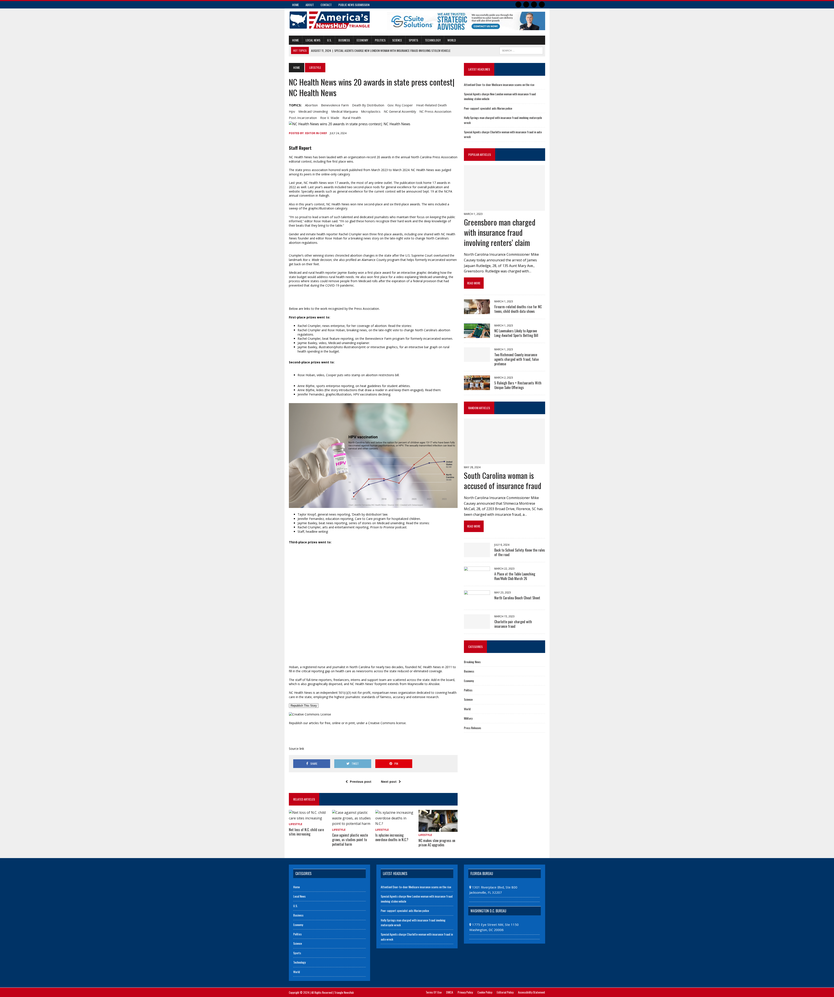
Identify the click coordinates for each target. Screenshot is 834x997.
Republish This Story (304, 705)
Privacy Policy (465, 992)
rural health (352, 117)
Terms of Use (434, 992)
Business (344, 40)
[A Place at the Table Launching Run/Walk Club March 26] (477, 578)
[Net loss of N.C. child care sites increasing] (308, 818)
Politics (380, 40)
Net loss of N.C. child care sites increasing (306, 832)
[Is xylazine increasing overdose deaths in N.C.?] (394, 823)
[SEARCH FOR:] (521, 50)
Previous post (360, 781)
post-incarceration (303, 117)
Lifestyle (295, 824)
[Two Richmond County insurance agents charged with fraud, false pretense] (477, 358)
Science (397, 40)
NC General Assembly (400, 111)
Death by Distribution (368, 105)
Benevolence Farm (335, 105)
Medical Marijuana (344, 111)
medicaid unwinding (313, 111)
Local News (313, 40)
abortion (311, 105)
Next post (389, 781)
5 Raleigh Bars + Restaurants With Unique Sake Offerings (517, 385)
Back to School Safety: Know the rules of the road (519, 552)
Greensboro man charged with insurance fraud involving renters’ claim (499, 232)
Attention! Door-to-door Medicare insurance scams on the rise (499, 84)
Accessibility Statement (531, 992)
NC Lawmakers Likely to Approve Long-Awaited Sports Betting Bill (516, 333)
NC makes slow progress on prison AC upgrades (437, 843)
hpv (292, 111)
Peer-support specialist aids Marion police (488, 108)
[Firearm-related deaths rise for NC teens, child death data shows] (477, 311)
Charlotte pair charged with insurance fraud (513, 624)
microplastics (371, 111)
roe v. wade (329, 117)
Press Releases (472, 727)
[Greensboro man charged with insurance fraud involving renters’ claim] (504, 207)
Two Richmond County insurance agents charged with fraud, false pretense (516, 359)
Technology (433, 40)
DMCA (449, 992)
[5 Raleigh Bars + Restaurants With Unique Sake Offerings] (477, 387)
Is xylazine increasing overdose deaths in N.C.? (391, 837)
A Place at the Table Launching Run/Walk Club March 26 (514, 576)
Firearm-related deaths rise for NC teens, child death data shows (518, 309)
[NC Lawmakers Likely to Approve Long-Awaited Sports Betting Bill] (477, 335)
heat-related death (431, 105)
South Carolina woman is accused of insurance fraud (502, 480)
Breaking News (472, 661)
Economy (362, 40)
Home (295, 4)
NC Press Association (435, 111)
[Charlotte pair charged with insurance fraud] (477, 625)
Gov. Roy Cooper (400, 105)
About (310, 4)
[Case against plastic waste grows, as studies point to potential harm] (351, 823)
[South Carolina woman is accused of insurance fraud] (504, 461)
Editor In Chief (316, 133)
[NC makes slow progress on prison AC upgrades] (438, 829)
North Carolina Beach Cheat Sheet (517, 597)
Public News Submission (353, 4)
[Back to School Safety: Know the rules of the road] (477, 554)
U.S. (329, 40)
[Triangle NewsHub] (329, 20)
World (451, 40)
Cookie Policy (484, 992)
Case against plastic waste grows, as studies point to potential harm (350, 839)
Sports (413, 40)
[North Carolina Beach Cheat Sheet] (477, 602)
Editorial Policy (505, 992)
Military (468, 718)
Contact (326, 4)
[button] (373, 455)
